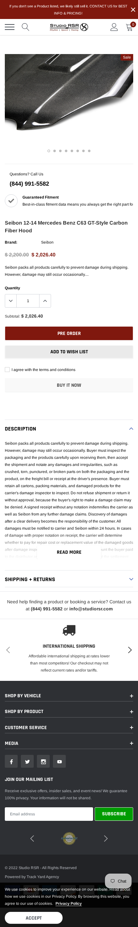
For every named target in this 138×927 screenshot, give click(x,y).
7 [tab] (83, 151)
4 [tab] (66, 151)
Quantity (12, 288)
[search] (26, 27)
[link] (11, 761)
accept (34, 918)
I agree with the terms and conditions (43, 369)
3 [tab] (60, 151)
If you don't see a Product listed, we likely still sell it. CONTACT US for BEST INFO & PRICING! (68, 9)
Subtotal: (12, 316)
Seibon (47, 242)
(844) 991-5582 (29, 184)
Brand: (11, 242)
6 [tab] (77, 151)
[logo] (69, 27)
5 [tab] (72, 151)
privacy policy (69, 903)
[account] (114, 27)
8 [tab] (89, 151)
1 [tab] (48, 151)
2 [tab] (54, 151)
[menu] (9, 27)
